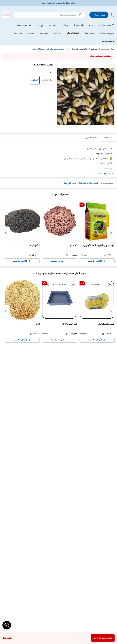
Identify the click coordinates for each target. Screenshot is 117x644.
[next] (6, 233)
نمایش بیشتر (108, 173)
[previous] (111, 233)
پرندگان (94, 48)
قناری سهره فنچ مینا (79, 48)
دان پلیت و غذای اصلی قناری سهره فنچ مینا (50, 48)
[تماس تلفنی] (6, 625)
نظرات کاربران (91, 138)
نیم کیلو (34, 80)
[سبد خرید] (113, 15)
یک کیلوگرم (47, 80)
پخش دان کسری (108, 48)
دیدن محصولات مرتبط (102, 638)
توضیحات (108, 138)
